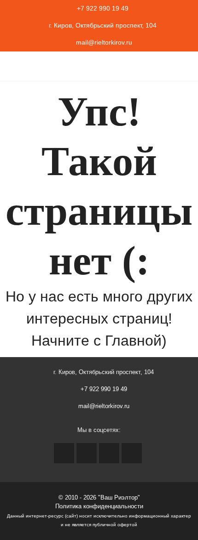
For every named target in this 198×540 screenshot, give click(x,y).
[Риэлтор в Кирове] (17, 66)
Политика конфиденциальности (99, 506)
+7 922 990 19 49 (102, 8)
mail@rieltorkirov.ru (103, 42)
